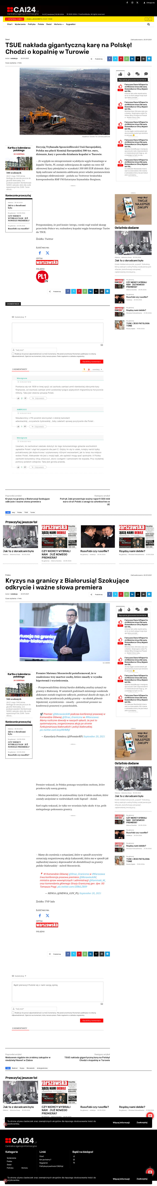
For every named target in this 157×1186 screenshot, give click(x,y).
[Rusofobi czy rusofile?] (119, 298)
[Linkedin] (132, 58)
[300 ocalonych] (18, 163)
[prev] (146, 19)
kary (13, 512)
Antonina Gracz (126, 257)
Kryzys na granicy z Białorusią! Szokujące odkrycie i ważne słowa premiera (27, 500)
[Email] (137, 58)
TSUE (26, 512)
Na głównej (11, 213)
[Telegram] (149, 58)
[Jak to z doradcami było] (133, 243)
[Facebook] (127, 2)
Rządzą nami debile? (136, 310)
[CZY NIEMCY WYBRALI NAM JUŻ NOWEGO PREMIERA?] (119, 284)
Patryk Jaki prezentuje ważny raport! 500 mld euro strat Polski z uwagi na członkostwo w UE (85, 502)
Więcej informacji (121, 1179)
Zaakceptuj (142, 1179)
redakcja (14, 58)
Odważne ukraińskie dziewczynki (39, 19)
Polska (19, 512)
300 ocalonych (13, 172)
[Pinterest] (120, 58)
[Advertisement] (73, 204)
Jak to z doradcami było (17, 206)
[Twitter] (137, 2)
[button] (148, 24)
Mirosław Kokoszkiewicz (134, 313)
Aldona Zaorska (131, 290)
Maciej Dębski (130, 328)
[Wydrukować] (143, 58)
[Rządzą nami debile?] (119, 312)
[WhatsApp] (126, 58)
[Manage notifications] (5, 1181)
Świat (7, 39)
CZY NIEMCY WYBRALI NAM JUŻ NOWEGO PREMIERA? (19, 218)
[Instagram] (132, 2)
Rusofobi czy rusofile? (18, 228)
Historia (10, 202)
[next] (150, 19)
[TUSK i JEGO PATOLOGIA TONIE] (119, 325)
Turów (32, 512)
